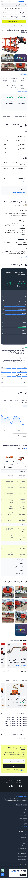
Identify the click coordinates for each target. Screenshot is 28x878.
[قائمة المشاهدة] (7, 2)
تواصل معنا (24, 834)
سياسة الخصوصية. (21, 770)
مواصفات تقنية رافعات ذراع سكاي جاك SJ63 (17, 719)
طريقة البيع (24, 840)
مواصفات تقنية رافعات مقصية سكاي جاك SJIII (16, 725)
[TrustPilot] (19, 805)
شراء (19, 8)
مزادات (15, 8)
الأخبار (25, 821)
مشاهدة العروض (22, 818)
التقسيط (24, 846)
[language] (9, 1)
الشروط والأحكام (22, 859)
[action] (2, 30)
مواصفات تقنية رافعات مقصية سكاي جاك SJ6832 (16, 723)
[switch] (25, 448)
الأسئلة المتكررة (22, 848)
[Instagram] (26, 805)
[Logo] (14, 796)
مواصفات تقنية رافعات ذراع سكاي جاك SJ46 (17, 717)
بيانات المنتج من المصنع (18, 192)
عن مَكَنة (24, 812)
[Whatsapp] (2, 870)
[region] (14, 62)
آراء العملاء (24, 837)
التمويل (25, 843)
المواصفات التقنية (20, 116)
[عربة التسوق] (4, 2)
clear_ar (5, 13)
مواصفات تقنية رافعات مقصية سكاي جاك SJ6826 (16, 721)
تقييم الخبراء (6, 116)
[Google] (21, 805)
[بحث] (2, 5)
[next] (4, 671)
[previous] (8, 671)
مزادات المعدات (23, 815)
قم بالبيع (11, 8)
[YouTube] (17, 805)
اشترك (14, 766)
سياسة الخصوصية (22, 856)
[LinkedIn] (24, 805)
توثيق (25, 824)
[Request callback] (2, 874)
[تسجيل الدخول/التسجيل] (2, 2)
